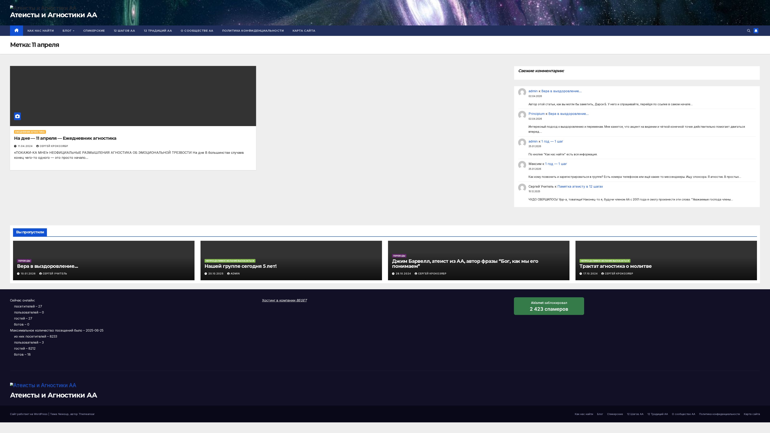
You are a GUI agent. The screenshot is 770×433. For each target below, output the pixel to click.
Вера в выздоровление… (561, 91)
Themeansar (87, 414)
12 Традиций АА (158, 30)
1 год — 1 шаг (552, 141)
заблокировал (549, 308)
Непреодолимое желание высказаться (230, 261)
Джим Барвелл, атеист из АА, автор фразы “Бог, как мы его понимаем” (465, 263)
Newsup (63, 414)
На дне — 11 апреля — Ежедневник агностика (65, 138)
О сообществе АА (197, 30)
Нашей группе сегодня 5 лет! (241, 266)
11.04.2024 (25, 146)
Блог (68, 30)
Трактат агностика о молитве (616, 266)
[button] (748, 31)
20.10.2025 (216, 273)
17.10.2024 (591, 273)
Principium (537, 114)
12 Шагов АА (124, 30)
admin (533, 91)
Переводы (24, 261)
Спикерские (94, 30)
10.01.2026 (28, 273)
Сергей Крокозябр (54, 146)
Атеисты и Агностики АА (53, 15)
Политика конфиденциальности (253, 30)
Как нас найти (40, 30)
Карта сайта (304, 30)
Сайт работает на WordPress (29, 414)
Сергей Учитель (55, 273)
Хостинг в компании (284, 300)
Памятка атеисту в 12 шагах (580, 186)
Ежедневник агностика (30, 132)
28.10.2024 (404, 273)
